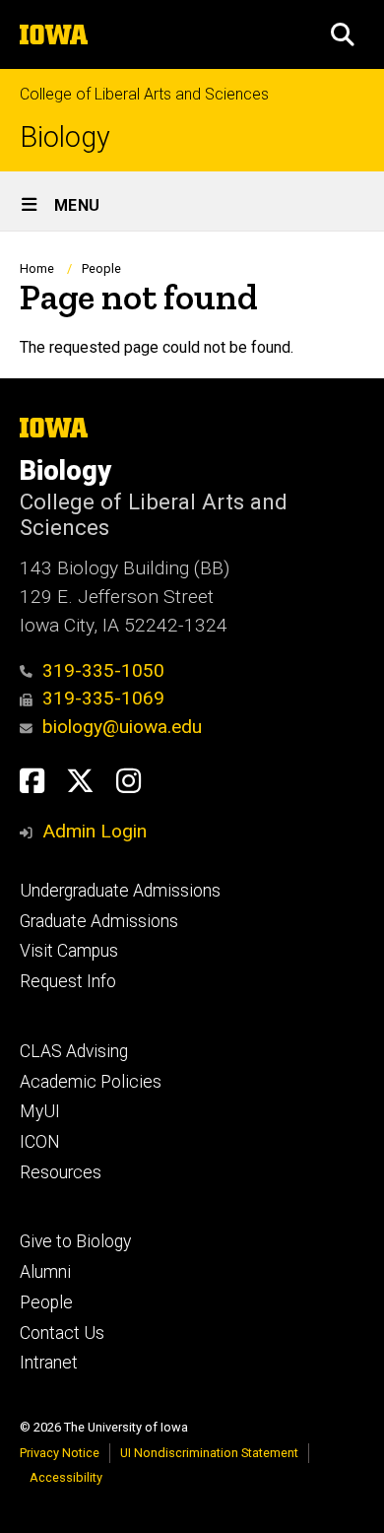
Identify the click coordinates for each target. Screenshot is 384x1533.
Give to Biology (75, 1241)
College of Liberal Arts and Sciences (144, 94)
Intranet (49, 1362)
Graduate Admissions (99, 921)
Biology (65, 137)
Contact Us (62, 1333)
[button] (342, 34)
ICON (40, 1142)
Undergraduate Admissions (120, 890)
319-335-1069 (103, 698)
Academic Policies (90, 1082)
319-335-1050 (103, 670)
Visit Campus (69, 951)
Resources (60, 1172)
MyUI (40, 1111)
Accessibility (66, 1477)
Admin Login (94, 831)
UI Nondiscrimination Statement (209, 1452)
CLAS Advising (74, 1051)
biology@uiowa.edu (122, 726)
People (101, 268)
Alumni (45, 1272)
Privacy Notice (59, 1452)
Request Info (68, 981)
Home (37, 268)
